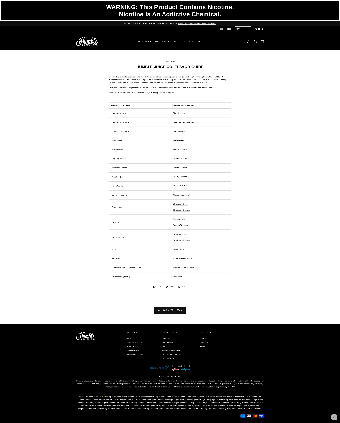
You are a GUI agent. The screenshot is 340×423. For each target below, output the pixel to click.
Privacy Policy (132, 346)
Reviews (203, 346)
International (192, 41)
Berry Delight (179, 140)
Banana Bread (179, 131)
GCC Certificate (168, 358)
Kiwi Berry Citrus (180, 186)
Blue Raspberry (180, 113)
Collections (204, 338)
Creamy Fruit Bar (180, 158)
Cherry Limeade (180, 177)
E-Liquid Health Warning (171, 354)
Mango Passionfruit (181, 195)
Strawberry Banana (181, 240)
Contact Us (166, 338)
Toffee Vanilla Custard (182, 258)
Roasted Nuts (179, 219)
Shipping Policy (133, 350)
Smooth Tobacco (180, 225)
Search (164, 346)
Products (144, 41)
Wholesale (162, 41)
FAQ (176, 41)
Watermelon (178, 277)
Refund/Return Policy (135, 354)
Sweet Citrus (178, 249)
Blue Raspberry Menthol (183, 122)
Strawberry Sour (180, 234)
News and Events (168, 342)
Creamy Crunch (180, 168)
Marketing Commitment (171, 350)
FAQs (129, 338)
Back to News (172, 310)
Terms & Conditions (134, 342)
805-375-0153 (225, 29)
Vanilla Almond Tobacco (183, 267)
